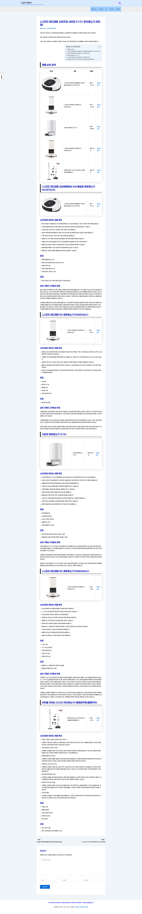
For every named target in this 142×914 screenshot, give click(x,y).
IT (106, 9)
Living (101, 9)
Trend (111, 9)
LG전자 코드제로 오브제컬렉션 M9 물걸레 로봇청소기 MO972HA (83, 51)
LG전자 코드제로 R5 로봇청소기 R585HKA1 (78, 53)
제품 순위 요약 (70, 49)
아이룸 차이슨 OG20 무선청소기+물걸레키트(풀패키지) (80, 59)
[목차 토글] (98, 47)
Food (118, 9)
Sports (94, 9)
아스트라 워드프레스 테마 (81, 907)
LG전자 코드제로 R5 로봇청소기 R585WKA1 (78, 57)
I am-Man (26, 2)
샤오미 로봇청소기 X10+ (73, 55)
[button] (120, 3)
